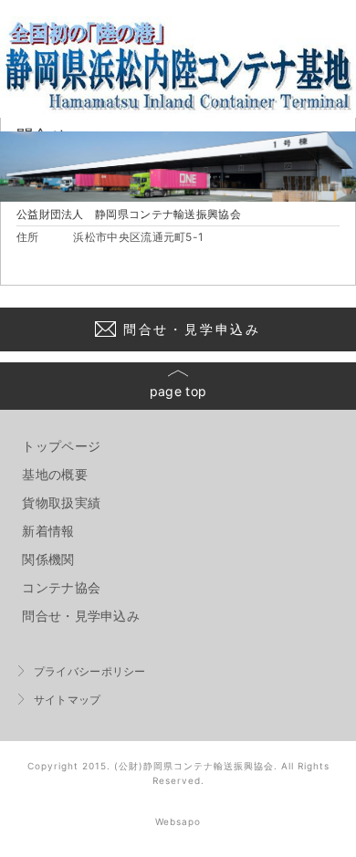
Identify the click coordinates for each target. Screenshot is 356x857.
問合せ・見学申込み (192, 329)
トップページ (61, 446)
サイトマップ (67, 699)
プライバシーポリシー (90, 671)
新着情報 (48, 530)
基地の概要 (55, 474)
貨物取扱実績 (61, 502)
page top (178, 391)
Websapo (178, 821)
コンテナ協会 (61, 587)
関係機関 (48, 559)
